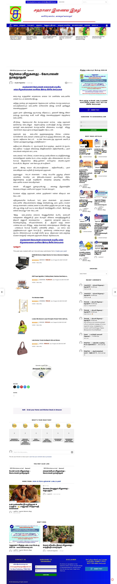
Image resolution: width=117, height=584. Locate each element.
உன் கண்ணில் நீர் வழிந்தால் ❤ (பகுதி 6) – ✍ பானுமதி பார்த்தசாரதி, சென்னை (24, 506)
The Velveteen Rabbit (37, 297)
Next (107, 34)
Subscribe (87, 25)
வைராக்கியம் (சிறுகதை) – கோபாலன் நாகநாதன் (54, 472)
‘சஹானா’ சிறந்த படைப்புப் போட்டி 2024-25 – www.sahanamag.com (100, 202)
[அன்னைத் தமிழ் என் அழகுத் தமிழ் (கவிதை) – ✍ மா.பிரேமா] (86, 218)
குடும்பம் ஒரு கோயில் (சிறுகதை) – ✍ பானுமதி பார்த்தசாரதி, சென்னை (85, 203)
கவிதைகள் (82, 146)
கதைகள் (22, 25)
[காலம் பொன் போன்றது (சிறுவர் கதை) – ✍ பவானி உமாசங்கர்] (101, 143)
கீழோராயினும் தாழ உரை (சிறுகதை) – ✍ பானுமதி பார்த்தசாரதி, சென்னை (16, 38)
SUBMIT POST (95, 110)
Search (106, 2)
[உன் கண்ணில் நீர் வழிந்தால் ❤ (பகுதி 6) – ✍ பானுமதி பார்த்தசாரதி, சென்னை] (24, 494)
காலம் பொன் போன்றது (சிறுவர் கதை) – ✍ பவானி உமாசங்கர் (100, 151)
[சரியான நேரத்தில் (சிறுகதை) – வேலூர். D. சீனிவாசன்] (50, 31)
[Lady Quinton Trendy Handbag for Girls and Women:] (22, 349)
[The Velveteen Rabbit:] (22, 306)
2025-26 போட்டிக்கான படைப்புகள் (17, 468)
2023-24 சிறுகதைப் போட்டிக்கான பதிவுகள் (99, 246)
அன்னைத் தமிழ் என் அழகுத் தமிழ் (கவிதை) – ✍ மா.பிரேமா (85, 226)
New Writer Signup (77, 25)
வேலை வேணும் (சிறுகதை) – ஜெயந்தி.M (56, 489)
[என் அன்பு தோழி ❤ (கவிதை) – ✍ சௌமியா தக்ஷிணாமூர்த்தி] (86, 143)
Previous (10, 34)
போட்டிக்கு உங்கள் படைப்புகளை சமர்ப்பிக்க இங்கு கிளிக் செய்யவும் (41, 2)
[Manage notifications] (112, 579)
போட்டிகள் (30, 25)
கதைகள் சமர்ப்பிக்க (64, 25)
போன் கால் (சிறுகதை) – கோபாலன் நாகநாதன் (19, 472)
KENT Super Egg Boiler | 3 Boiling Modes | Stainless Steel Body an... (50, 276)
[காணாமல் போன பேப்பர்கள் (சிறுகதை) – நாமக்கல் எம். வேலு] (66, 31)
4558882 (42, 301)
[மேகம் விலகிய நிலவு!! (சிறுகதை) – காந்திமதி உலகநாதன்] (34, 31)
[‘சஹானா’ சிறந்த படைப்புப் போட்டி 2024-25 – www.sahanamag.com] (101, 194)
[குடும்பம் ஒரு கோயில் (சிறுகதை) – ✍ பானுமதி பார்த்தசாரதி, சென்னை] (86, 194)
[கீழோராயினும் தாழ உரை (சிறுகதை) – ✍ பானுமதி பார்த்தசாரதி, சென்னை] (17, 31)
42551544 (42, 280)
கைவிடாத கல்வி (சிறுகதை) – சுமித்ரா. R (100, 252)
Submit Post (98, 569)
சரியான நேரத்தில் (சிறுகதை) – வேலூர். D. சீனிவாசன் (50, 37)
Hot (81, 140)
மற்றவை (39, 25)
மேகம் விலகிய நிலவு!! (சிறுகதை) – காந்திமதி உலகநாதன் (31, 38)
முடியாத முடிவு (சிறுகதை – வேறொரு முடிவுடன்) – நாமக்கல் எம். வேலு (82, 38)
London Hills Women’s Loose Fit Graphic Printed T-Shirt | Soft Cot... (50, 319)
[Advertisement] (58, 54)
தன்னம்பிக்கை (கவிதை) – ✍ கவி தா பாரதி (100, 171)
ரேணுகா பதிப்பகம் (50, 25)
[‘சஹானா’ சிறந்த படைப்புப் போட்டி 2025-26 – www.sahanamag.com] (24, 534)
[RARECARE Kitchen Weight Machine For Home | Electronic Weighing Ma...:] (22, 263)
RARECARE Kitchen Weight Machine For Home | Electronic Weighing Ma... (50, 255)
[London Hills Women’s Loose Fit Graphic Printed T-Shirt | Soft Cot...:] (22, 327)
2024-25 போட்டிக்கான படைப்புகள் (47, 481)
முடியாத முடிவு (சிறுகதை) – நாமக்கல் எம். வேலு (98, 37)
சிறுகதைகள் (27, 468)
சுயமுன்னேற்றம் (83, 249)
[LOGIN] (107, 25)
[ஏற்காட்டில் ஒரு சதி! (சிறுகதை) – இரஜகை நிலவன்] (2, 292)
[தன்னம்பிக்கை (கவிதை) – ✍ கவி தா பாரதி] (101, 164)
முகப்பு (16, 25)
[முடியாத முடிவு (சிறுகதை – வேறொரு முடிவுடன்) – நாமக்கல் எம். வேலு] (83, 31)
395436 (42, 322)
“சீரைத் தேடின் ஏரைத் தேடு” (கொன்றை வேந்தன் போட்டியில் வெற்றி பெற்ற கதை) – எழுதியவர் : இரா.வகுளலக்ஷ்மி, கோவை (101, 229)
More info (39, 263)
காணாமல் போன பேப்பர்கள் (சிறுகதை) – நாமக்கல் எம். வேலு (65, 38)
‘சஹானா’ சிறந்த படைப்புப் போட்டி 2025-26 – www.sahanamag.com (24, 546)
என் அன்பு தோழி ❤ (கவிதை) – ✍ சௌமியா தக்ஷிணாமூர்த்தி (85, 151)
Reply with (72, 452)
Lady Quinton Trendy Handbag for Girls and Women (46, 340)
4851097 (42, 260)
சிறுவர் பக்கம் (104, 146)
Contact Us (95, 25)
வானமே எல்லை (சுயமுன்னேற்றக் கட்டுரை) (85, 254)
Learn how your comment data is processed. (40, 457)
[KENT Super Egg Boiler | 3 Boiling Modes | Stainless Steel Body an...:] (22, 285)
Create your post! (61, 251)
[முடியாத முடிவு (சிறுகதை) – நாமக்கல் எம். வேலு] (99, 31)
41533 (41, 344)
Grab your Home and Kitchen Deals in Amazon (44, 410)
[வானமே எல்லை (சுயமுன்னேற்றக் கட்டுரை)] (86, 246)
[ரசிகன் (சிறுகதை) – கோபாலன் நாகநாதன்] (115, 292)
